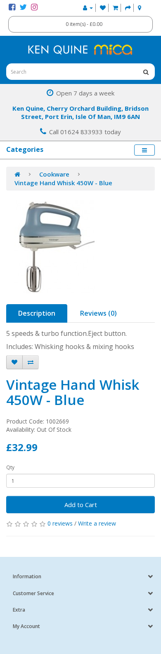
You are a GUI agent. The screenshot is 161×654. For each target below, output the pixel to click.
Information (27, 576)
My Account (26, 626)
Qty (10, 467)
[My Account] (88, 8)
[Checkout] (128, 8)
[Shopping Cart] (115, 8)
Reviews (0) (98, 313)
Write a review (97, 523)
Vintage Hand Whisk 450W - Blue (63, 183)
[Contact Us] (139, 8)
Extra (19, 609)
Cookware (54, 174)
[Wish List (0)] (103, 8)
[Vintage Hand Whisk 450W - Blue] (80, 247)
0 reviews (60, 523)
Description (36, 313)
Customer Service (33, 593)
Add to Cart (80, 504)
